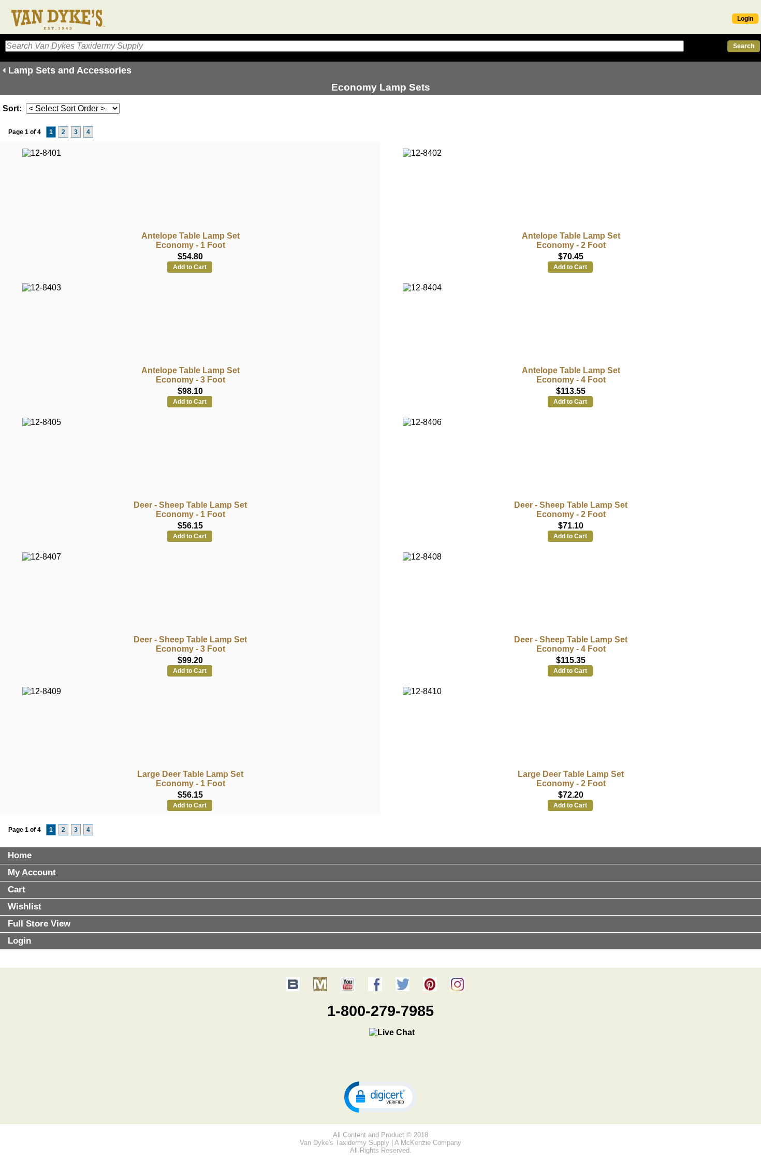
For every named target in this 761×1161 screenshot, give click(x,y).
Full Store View (39, 924)
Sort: (12, 108)
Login (745, 18)
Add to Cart (190, 267)
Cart (16, 889)
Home (20, 855)
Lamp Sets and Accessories (69, 70)
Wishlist (24, 907)
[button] (380, 1096)
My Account (32, 872)
